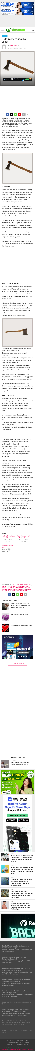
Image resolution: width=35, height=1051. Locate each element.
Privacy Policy (11, 1044)
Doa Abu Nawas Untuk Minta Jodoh (21, 625)
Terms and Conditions (23, 1044)
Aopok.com (24, 1049)
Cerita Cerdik (6, 586)
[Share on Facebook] (7, 114)
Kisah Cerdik (13, 589)
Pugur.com (4, 1049)
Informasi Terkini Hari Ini (15, 1042)
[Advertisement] (18, 266)
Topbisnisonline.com (16, 1049)
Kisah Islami (13, 45)
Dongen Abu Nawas (21, 587)
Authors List (11, 1040)
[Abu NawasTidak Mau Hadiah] (5, 617)
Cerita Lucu (24, 586)
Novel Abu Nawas (21, 590)
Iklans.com (30, 1049)
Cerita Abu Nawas (25, 585)
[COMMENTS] (27, 114)
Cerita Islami (15, 586)
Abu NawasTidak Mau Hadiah (20, 614)
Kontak (27, 1042)
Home (26, 1040)
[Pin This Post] (19, 114)
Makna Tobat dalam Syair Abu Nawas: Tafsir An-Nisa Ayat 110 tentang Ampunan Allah (20, 605)
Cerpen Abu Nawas (8, 587)
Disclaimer (20, 1040)
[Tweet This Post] (11, 114)
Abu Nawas (15, 585)
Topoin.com (25, 1047)
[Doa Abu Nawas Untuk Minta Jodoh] (5, 628)
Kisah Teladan (10, 590)
